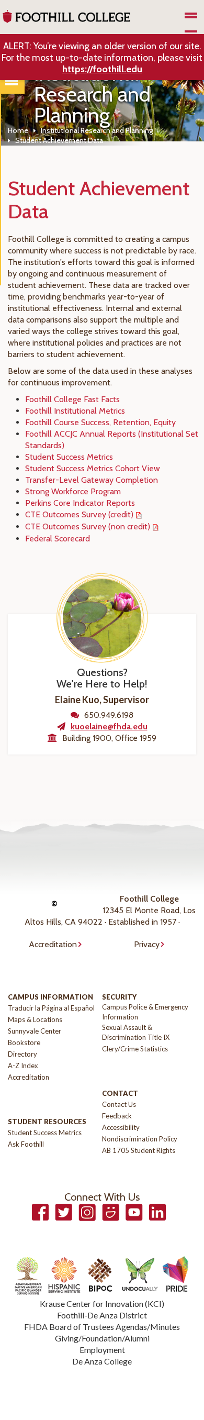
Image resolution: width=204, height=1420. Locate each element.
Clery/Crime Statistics (135, 1049)
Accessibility (121, 1127)
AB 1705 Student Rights (138, 1150)
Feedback (117, 1116)
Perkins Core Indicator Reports (80, 503)
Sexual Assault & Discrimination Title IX (135, 1032)
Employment (102, 1350)
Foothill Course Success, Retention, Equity (100, 422)
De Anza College (102, 1361)
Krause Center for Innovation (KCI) (102, 1303)
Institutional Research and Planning (97, 130)
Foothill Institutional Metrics (75, 411)
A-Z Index (23, 1065)
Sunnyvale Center (34, 1031)
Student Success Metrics (69, 457)
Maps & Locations (35, 1019)
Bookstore (24, 1042)
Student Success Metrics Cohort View (92, 468)
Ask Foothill (26, 1144)
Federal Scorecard (57, 538)
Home (18, 130)
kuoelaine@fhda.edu (109, 726)
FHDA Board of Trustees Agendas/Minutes (102, 1327)
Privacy (147, 944)
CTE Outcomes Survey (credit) (79, 514)
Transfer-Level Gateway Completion (91, 480)
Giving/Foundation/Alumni (102, 1338)
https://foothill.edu (102, 69)
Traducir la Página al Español (51, 1008)
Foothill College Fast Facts (72, 399)
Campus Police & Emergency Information (145, 1012)
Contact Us (119, 1104)
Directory (22, 1054)
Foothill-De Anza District (102, 1315)
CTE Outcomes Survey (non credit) (87, 526)
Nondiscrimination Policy (139, 1139)
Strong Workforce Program (73, 491)
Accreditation (53, 944)
